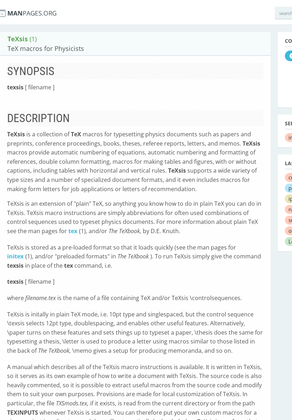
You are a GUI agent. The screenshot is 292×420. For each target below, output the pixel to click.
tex (72, 231)
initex (15, 256)
